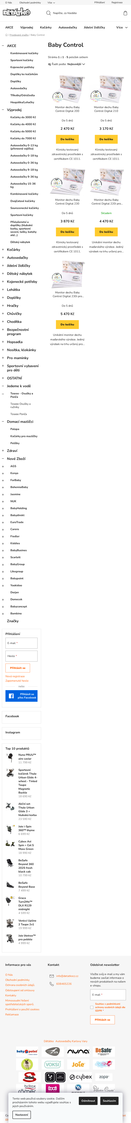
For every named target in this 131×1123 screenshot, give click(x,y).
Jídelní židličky (18, 265)
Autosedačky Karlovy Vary (71, 1041)
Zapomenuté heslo (16, 681)
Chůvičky (14, 313)
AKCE (11, 45)
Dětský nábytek (20, 242)
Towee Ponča (18, 414)
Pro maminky (17, 358)
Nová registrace (15, 676)
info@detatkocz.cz (67, 976)
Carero (14, 529)
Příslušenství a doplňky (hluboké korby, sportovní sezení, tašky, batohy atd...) (23, 228)
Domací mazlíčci (20, 421)
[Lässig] (27, 1064)
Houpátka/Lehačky (22, 102)
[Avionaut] (78, 1089)
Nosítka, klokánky (21, 350)
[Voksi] (53, 1064)
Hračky (12, 305)
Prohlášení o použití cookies (22, 1009)
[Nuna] (78, 1051)
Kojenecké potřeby (22, 67)
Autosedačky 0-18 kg (24, 156)
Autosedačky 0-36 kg (24, 163)
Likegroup (16, 571)
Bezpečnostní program (18, 331)
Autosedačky (18, 88)
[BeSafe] (104, 1051)
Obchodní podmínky (30, 2)
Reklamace (12, 1014)
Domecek (16, 599)
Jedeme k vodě (19, 386)
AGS (13, 466)
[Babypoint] (27, 1051)
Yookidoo (16, 585)
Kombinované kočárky (24, 53)
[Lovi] (53, 1089)
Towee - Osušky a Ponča (21, 395)
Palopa (14, 429)
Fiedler (14, 536)
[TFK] (53, 1051)
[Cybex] (81, 1077)
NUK (13, 501)
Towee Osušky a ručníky (20, 405)
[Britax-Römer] (27, 1089)
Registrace (117, 2)
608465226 (64, 984)
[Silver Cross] (104, 1089)
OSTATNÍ (14, 378)
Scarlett (15, 557)
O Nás (8, 2)
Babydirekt (17, 515)
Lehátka (13, 289)
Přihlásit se (17, 668)
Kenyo (14, 473)
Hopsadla (15, 342)
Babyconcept (18, 606)
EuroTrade (17, 522)
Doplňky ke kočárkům (24, 74)
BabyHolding (18, 508)
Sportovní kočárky (21, 60)
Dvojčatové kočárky (22, 201)
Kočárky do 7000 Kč (23, 138)
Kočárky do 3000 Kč (23, 117)
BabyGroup (17, 564)
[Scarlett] (30, 1077)
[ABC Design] (55, 1077)
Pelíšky (14, 443)
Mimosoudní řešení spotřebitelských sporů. (19, 1002)
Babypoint (16, 578)
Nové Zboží (16, 458)
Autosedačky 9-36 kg (24, 177)
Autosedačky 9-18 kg (24, 170)
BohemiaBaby (19, 487)
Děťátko (49, 1041)
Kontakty (10, 995)
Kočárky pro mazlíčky (23, 436)
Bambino (16, 613)
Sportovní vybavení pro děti (23, 368)
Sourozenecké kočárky (24, 208)
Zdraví (12, 450)
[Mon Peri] (104, 1064)
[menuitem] (9, 27)
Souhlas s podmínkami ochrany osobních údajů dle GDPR (110, 1007)
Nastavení (21, 1115)
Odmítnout (88, 1101)
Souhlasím (109, 1101)
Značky (13, 621)
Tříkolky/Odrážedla (22, 95)
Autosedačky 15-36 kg (23, 185)
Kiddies (15, 543)
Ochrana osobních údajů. (20, 985)
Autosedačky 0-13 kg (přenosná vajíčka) (24, 147)
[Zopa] (103, 1077)
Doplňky (15, 81)
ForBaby (15, 480)
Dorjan (14, 592)
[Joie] (78, 1064)
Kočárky (13, 249)
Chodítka (14, 321)
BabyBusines (18, 550)
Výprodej (14, 109)
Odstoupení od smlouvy (19, 990)
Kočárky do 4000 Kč (23, 124)
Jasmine (15, 494)
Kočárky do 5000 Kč (23, 131)
